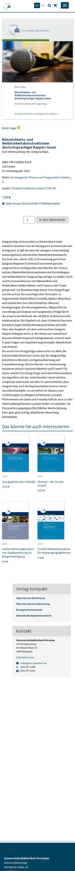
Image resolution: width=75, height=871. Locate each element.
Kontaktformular (25, 657)
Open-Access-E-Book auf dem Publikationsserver (32, 203)
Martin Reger (9, 128)
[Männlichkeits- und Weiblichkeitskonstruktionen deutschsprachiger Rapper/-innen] (37, 69)
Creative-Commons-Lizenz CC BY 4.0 (33, 188)
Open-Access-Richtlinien (30, 598)
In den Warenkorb (52, 220)
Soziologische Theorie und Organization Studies (40, 177)
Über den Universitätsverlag (33, 603)
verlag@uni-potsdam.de (33, 663)
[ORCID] (18, 128)
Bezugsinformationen (29, 609)
